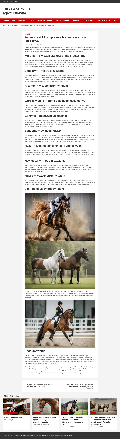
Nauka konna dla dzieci (13, 417)
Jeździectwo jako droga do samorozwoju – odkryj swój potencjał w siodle (40, 385)
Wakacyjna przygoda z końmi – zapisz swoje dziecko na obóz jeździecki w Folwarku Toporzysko (79, 386)
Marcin (39, 44)
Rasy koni (89, 21)
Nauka (33, 21)
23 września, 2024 (30, 44)
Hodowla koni (9, 21)
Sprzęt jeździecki (103, 21)
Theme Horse (46, 435)
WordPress (68, 435)
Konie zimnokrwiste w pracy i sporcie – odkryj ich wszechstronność (45, 419)
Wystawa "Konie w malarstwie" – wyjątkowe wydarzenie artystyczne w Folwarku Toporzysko (103, 420)
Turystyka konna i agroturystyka (23, 435)
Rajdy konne (23, 21)
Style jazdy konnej (62, 21)
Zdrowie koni (78, 21)
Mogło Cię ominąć (12, 396)
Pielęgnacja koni (45, 21)
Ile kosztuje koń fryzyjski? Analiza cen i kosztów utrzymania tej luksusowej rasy (73, 420)
